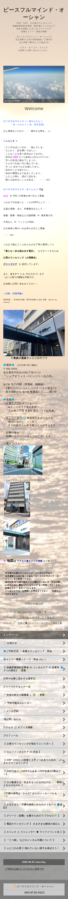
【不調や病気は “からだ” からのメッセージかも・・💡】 (32, 804)
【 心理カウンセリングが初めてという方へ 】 (28, 753)
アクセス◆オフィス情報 (29, 570)
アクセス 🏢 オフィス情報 (18, 736)
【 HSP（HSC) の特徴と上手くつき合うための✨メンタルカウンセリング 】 (33, 771)
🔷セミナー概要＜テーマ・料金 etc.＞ (25, 668)
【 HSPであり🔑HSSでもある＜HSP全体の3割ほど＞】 (32, 782)
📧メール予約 (11, 720)
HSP (5, 205)
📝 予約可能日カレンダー (17, 712)
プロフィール (10, 744)
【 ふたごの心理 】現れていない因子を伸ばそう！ (31, 857)
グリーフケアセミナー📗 (17, 696)
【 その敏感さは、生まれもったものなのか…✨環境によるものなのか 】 (33, 793)
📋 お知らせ (11, 652)
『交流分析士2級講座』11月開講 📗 (36, 627)
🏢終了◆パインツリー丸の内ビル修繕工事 (40, 632)
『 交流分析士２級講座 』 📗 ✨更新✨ (25, 704)
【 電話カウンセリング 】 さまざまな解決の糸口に (31, 833)
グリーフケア (10, 273)
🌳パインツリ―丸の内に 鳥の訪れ (36, 621)
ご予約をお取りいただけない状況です (24, 878)
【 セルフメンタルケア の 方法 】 (22, 761)
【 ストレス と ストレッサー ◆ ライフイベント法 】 (33, 841)
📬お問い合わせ (12, 728)
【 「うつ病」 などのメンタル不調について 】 (29, 849)
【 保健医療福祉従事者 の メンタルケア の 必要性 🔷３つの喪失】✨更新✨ (33, 678)
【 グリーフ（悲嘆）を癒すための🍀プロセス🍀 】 (31, 825)
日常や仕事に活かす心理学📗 (19, 688)
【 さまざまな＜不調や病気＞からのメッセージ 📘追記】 (32, 815)
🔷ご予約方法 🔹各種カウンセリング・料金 (27, 660)
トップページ (10, 644)
